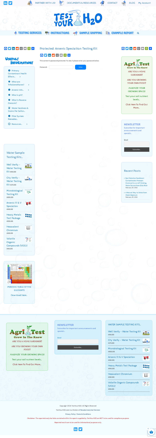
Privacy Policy (70, 414)
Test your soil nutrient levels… (27, 359)
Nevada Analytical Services (90, 410)
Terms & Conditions (84, 414)
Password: (44, 67)
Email (126, 140)
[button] (138, 32)
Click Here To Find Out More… (27, 364)
